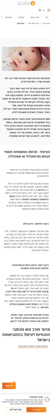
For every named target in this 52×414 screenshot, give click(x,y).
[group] (35, 16)
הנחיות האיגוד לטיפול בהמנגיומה (33, 346)
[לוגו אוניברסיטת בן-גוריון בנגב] (26, 3)
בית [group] (46, 17)
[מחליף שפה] (41, 10)
